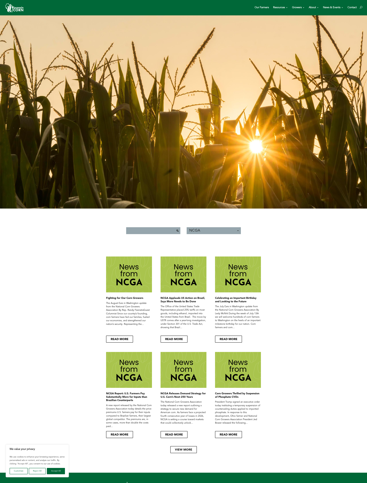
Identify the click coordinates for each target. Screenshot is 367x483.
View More (183, 449)
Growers (297, 7)
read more (119, 339)
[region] (37, 461)
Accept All (56, 471)
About (312, 7)
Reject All (37, 471)
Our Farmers (262, 7)
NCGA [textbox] (194, 230)
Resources (279, 7)
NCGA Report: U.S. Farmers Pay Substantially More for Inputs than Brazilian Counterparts (126, 397)
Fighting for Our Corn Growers (124, 298)
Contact (352, 7)
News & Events (331, 7)
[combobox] (214, 230)
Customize (18, 471)
